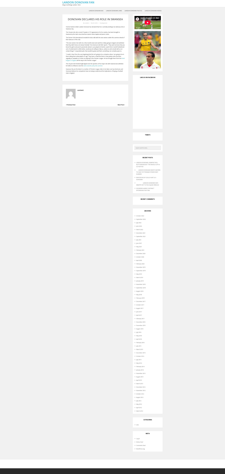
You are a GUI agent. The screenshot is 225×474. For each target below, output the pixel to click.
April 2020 (139, 260)
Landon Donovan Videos (153, 11)
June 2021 (139, 243)
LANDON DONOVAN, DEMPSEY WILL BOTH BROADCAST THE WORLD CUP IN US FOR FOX (148, 164)
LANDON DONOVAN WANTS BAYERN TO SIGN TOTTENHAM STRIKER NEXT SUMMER (148, 172)
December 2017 (140, 301)
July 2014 (138, 359)
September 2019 (141, 270)
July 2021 (138, 240)
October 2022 (140, 216)
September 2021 (141, 236)
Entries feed (139, 442)
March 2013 (139, 383)
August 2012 (139, 397)
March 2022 (139, 229)
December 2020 (140, 253)
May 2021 (139, 246)
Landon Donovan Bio (96, 11)
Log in (138, 438)
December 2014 (140, 353)
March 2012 (139, 411)
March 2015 (139, 349)
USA (137, 425)
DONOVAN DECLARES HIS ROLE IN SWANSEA (95, 19)
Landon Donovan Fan (78, 2)
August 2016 (139, 329)
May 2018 (139, 294)
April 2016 (139, 339)
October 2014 (140, 356)
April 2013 (139, 380)
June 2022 (139, 226)
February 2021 (140, 250)
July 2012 (138, 401)
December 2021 (140, 233)
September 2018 (141, 288)
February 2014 (140, 366)
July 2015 (138, 346)
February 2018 (140, 298)
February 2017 (140, 318)
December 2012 (140, 387)
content (87, 23)
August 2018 (139, 291)
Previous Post (70, 105)
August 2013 (139, 377)
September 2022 (141, 219)
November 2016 (140, 325)
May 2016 (139, 336)
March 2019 (139, 277)
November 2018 (140, 284)
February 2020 (140, 264)
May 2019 (139, 274)
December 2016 (140, 322)
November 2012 (140, 390)
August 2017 (139, 308)
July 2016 (138, 332)
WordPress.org (140, 449)
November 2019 (140, 267)
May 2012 (139, 404)
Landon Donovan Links (114, 11)
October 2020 (140, 257)
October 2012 (140, 394)
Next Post (121, 105)
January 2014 (140, 370)
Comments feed (140, 445)
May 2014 (139, 363)
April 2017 (139, 315)
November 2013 (140, 373)
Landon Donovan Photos (133, 11)
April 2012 (139, 407)
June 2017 (139, 312)
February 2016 (140, 342)
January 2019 (140, 281)
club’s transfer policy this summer (92, 66)
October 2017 (140, 305)
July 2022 (138, 223)
